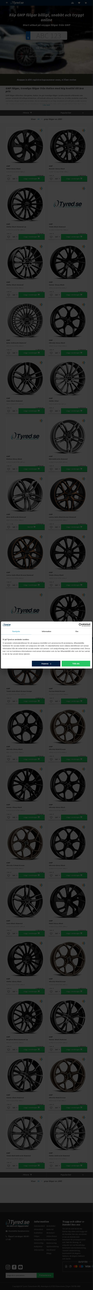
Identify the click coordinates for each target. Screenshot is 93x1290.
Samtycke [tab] (16, 631)
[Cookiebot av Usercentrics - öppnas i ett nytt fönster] (80, 625)
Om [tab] (76, 631)
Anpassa (44, 664)
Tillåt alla (75, 664)
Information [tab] (46, 631)
